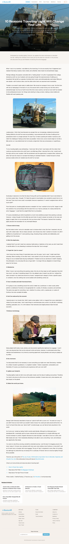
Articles (28, 2)
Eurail (37, 514)
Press (54, 522)
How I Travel (46, 2)
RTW (40, 2)
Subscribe (46, 534)
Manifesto (53, 2)
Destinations (34, 2)
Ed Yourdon (37, 476)
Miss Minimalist (39, 459)
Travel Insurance (39, 516)
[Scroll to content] (34, 48)
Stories (59, 2)
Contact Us (55, 514)
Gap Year (21, 520)
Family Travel (21, 518)
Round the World (39, 512)
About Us (55, 512)
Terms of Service (56, 520)
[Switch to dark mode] (65, 2)
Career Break (21, 516)
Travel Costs (21, 522)
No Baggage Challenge (27, 470)
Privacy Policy (56, 518)
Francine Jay (32, 34)
